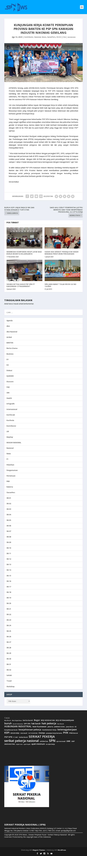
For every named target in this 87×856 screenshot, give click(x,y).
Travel (9, 681)
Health (9, 398)
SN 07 (9, 531)
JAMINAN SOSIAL (59, 727)
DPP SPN (27, 724)
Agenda (10, 320)
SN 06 (9, 526)
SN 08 (9, 537)
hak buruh (36, 723)
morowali (23, 733)
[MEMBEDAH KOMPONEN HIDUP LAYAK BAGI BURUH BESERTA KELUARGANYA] (24, 238)
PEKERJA (42, 733)
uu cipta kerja (50, 744)
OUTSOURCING (33, 733)
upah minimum (38, 744)
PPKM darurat (73, 733)
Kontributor (28, 37)
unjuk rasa (19, 744)
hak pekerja (49, 723)
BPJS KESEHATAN (48, 720)
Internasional (12, 409)
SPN (52, 740)
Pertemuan (11, 476)
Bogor (37, 720)
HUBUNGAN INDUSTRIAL (17, 726)
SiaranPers (51, 37)
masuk (15, 304)
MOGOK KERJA (15, 733)
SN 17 (9, 587)
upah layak (27, 744)
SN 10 (9, 548)
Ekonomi (10, 382)
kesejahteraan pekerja (30, 729)
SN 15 (9, 576)
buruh (8, 723)
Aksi (8, 326)
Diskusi (9, 370)
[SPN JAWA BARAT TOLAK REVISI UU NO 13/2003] (62, 270)
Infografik (10, 404)
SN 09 (9, 542)
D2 (8, 365)
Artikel (9, 337)
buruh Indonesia (18, 724)
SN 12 (9, 559)
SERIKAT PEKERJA (42, 736)
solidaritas (44, 741)
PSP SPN (8, 737)
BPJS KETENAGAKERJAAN (65, 720)
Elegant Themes (39, 850)
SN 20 (9, 603)
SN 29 (9, 653)
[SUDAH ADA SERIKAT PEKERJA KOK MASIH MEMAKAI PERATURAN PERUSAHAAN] (62, 238)
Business (10, 354)
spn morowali (60, 741)
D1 (8, 359)
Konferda (10, 420)
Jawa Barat (70, 727)
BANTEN (10, 343)
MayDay (10, 437)
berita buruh (28, 720)
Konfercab (11, 415)
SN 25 (9, 631)
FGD (8, 387)
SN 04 (9, 514)
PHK (65, 732)
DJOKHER (10, 376)
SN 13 (9, 564)
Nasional (37, 37)
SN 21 (9, 609)
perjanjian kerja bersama (54, 733)
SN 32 (9, 670)
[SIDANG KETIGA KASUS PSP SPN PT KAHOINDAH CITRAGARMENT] (24, 270)
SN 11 (9, 553)
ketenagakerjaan (67, 729)
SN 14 (9, 570)
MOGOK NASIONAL (14, 442)
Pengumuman (12, 470)
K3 (75, 727)
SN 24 (9, 625)
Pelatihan (10, 465)
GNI (8, 393)
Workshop (10, 686)
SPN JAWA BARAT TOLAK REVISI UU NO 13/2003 (60, 285)
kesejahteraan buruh (11, 730)
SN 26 (9, 636)
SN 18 (9, 592)
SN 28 (9, 648)
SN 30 (9, 659)
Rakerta (10, 487)
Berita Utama (12, 348)
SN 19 (9, 598)
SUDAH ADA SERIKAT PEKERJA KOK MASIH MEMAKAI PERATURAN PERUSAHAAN (62, 253)
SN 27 (9, 642)
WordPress (62, 850)
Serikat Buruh (23, 737)
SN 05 (9, 520)
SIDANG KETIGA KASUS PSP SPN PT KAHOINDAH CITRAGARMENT (21, 285)
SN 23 (9, 620)
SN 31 (9, 664)
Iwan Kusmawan (39, 726)
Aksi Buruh (7, 720)
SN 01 (9, 498)
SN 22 (9, 614)
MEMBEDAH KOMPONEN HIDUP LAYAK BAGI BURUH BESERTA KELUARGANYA (24, 253)
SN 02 (58, 37)
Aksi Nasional (12, 332)
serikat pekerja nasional (21, 741)
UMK (68, 741)
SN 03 (9, 509)
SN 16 (9, 581)
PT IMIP (15, 737)
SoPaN (9, 675)
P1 (7, 459)
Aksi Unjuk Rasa (17, 720)
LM (8, 431)
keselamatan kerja (49, 730)
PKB (8, 481)
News (44, 37)
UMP (73, 741)
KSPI (7, 732)
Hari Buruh (60, 724)
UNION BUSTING (9, 744)
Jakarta (50, 727)
